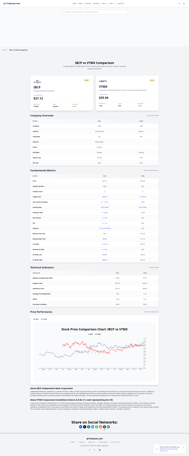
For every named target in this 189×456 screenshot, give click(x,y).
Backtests (96, 3)
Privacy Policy (103, 442)
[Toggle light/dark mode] (179, 3)
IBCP (37, 87)
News (80, 3)
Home (74, 3)
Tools (103, 3)
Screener (88, 3)
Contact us (91, 442)
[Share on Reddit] (100, 426)
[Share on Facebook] (80, 426)
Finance (55, 106)
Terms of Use (115, 442)
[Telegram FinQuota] (100, 450)
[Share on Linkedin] (88, 426)
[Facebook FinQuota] (89, 450)
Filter (111, 3)
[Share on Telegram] (92, 426)
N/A (119, 106)
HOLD (74, 106)
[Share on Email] (108, 426)
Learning (120, 3)
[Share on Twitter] (84, 426)
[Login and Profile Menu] (184, 3)
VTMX (103, 87)
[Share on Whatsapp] (96, 426)
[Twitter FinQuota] (95, 450)
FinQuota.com (96, 438)
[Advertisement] (94, 32)
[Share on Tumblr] (104, 426)
